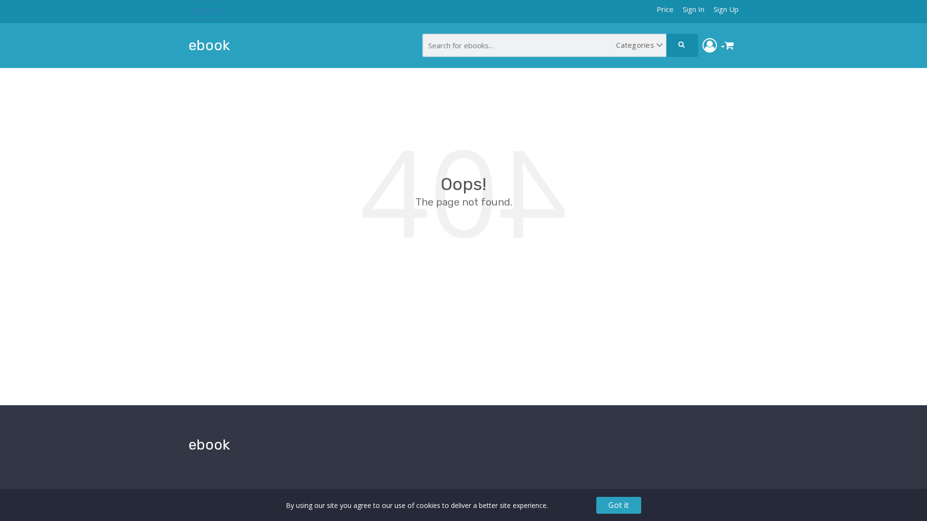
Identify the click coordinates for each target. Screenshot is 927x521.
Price (665, 9)
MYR (213, 11)
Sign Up (726, 9)
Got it (618, 505)
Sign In (693, 9)
